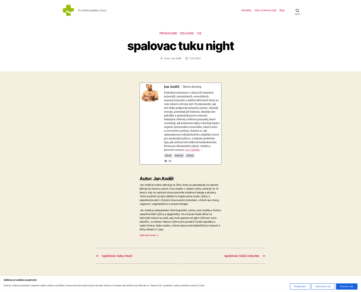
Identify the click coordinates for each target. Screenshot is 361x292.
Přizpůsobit (300, 286)
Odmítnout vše (323, 286)
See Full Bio (193, 150)
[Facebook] (165, 161)
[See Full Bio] (201, 150)
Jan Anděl (176, 58)
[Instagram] (170, 161)
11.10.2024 (195, 58)
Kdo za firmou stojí (265, 10)
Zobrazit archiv (149, 235)
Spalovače (187, 33)
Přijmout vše (346, 286)
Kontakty (246, 10)
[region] (180, 284)
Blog (281, 10)
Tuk (199, 33)
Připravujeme (168, 33)
